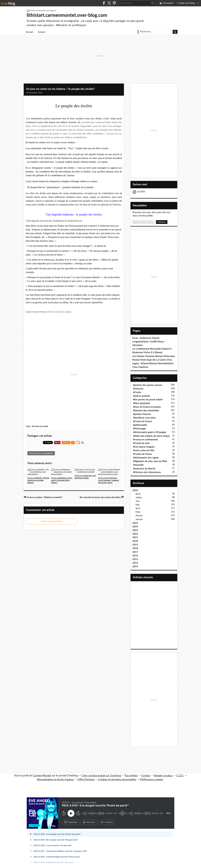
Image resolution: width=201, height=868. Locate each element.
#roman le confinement (145, 439)
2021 (135, 537)
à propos (109, 822)
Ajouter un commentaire (51, 521)
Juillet (139, 497)
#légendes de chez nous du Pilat (150, 461)
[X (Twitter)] (109, 3)
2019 (135, 545)
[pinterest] (114, 3)
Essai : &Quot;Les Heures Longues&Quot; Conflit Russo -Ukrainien (149, 341)
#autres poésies (141, 396)
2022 (135, 534)
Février (139, 515)
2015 (135, 559)
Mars (138, 512)
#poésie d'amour (142, 414)
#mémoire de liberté (144, 469)
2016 (135, 556)
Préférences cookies (151, 779)
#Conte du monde (40, 426)
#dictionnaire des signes (146, 458)
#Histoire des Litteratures (147, 472)
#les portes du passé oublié (148, 399)
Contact (41, 32)
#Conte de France (142, 421)
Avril (138, 508)
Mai (137, 505)
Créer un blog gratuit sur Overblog (101, 775)
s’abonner (72, 822)
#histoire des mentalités (146, 410)
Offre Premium (86, 779)
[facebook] (104, 3)
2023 (135, 530)
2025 (135, 523)
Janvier (139, 519)
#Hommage (139, 428)
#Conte (137, 392)
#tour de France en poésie (147, 407)
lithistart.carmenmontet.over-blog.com (67, 15)
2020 (135, 541)
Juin (138, 501)
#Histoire (138, 389)
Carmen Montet (42, 775)
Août (138, 494)
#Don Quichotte (141, 403)
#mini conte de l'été (143, 450)
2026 (135, 490)
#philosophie (140, 425)
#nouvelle (138, 465)
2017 (135, 552)
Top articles (131, 775)
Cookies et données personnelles (117, 779)
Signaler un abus (163, 775)
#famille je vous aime (144, 418)
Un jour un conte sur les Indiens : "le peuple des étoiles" (60, 89)
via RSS (141, 191)
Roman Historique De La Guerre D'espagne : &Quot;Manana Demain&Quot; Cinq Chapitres (153, 363)
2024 (135, 526)
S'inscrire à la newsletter (41, 453)
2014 (135, 563)
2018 (135, 548)
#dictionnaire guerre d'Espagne (149, 432)
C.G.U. (180, 775)
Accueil (29, 32)
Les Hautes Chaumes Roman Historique (153, 356)
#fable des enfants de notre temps (151, 436)
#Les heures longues (144, 447)
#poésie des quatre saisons (147, 385)
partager (91, 822)
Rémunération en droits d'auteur (55, 779)
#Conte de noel (141, 443)
